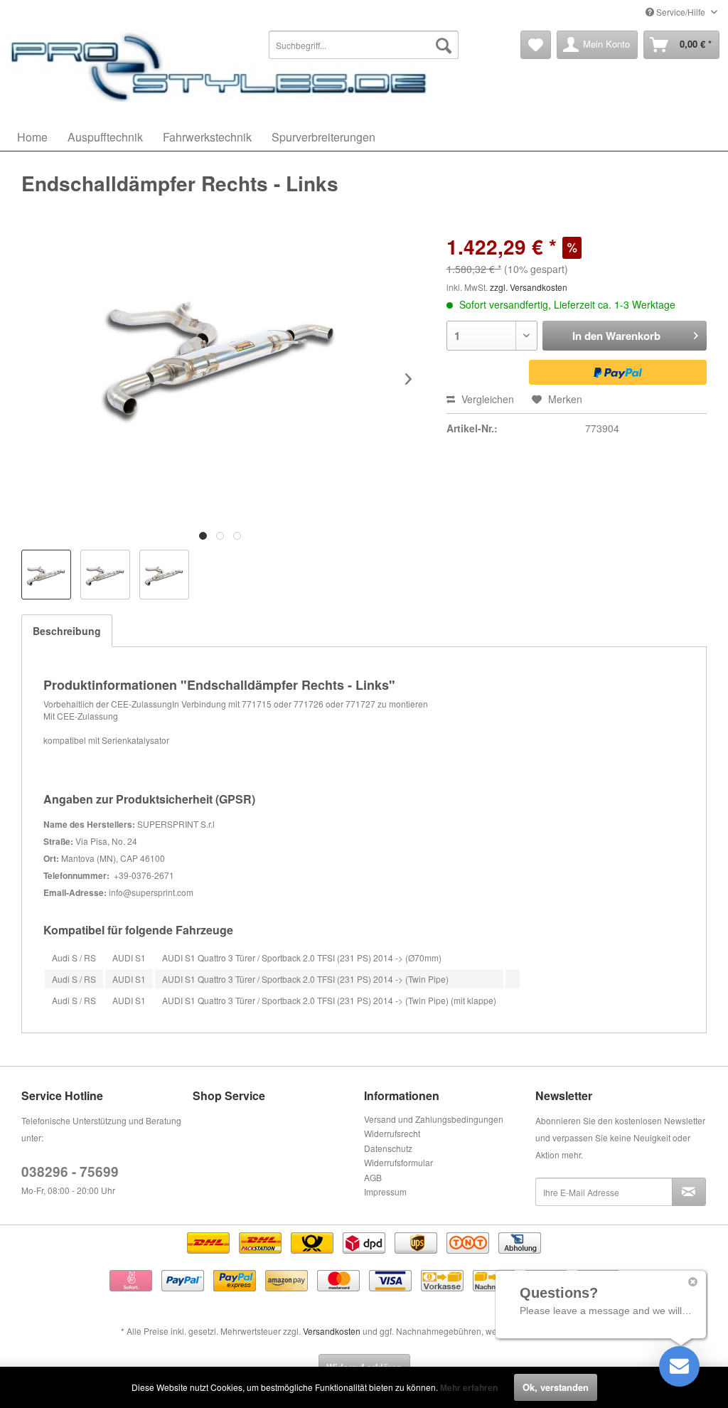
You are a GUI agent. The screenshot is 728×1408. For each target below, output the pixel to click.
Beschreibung (67, 631)
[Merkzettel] (535, 45)
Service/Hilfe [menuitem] (680, 12)
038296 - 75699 (70, 1171)
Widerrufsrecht (392, 1133)
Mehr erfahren (469, 1387)
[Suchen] (444, 45)
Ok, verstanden (556, 1387)
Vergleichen (486, 399)
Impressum (385, 1191)
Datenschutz (388, 1148)
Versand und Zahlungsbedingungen (433, 1119)
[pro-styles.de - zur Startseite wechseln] (220, 66)
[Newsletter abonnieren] (689, 1192)
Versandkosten (331, 1331)
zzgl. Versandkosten (528, 287)
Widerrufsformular (398, 1162)
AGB (373, 1177)
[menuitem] (363, 45)
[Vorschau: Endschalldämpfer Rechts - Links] (46, 574)
